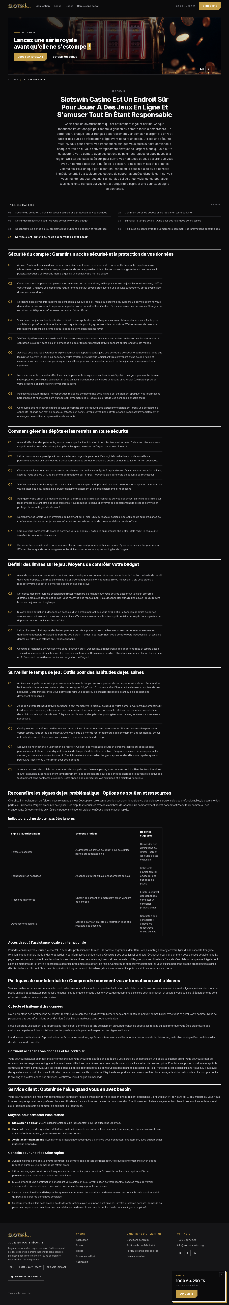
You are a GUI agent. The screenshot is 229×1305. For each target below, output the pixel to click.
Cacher (216, 205)
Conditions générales (138, 1240)
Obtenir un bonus (65, 53)
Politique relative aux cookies (142, 1251)
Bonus (57, 6)
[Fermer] (221, 1274)
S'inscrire (210, 6)
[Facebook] (188, 1253)
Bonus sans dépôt (88, 6)
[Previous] (208, 69)
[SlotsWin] (19, 6)
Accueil (13, 79)
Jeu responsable (136, 1256)
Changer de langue (28, 1276)
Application (43, 6)
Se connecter (186, 6)
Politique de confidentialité (141, 1245)
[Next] (215, 69)
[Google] (195, 1253)
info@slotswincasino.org (190, 1245)
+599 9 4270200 (186, 1240)
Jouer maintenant (30, 53)
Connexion (82, 1261)
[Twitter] (180, 1253)
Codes (69, 6)
